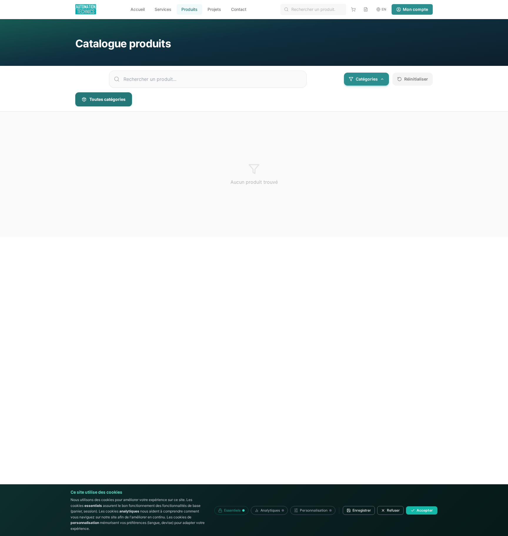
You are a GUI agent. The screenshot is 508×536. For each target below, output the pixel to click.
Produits (189, 9)
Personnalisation (313, 510)
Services (163, 9)
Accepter (425, 510)
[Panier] (353, 9)
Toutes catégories (107, 99)
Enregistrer (361, 510)
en (384, 9)
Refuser (393, 510)
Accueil (138, 9)
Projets (214, 9)
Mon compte (415, 9)
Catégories (367, 78)
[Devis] (365, 9)
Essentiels (232, 510)
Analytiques (270, 510)
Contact (238, 9)
